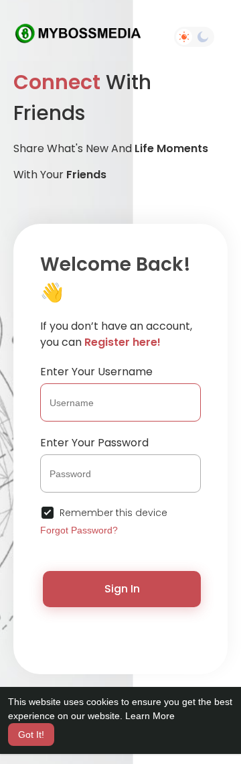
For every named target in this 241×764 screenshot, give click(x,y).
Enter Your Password (94, 442)
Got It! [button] (31, 734)
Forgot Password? (79, 530)
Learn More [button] (150, 715)
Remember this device (113, 512)
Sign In (122, 588)
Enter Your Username (96, 371)
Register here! (122, 342)
